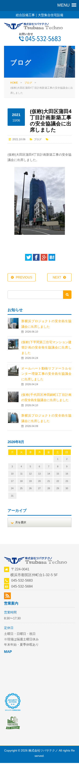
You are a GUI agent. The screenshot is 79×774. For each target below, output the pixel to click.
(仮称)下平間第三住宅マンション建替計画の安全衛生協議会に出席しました (46, 347)
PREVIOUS (24, 277)
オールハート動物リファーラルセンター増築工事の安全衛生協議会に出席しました (46, 374)
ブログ (28, 82)
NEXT (57, 277)
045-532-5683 (22, 580)
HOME (14, 82)
